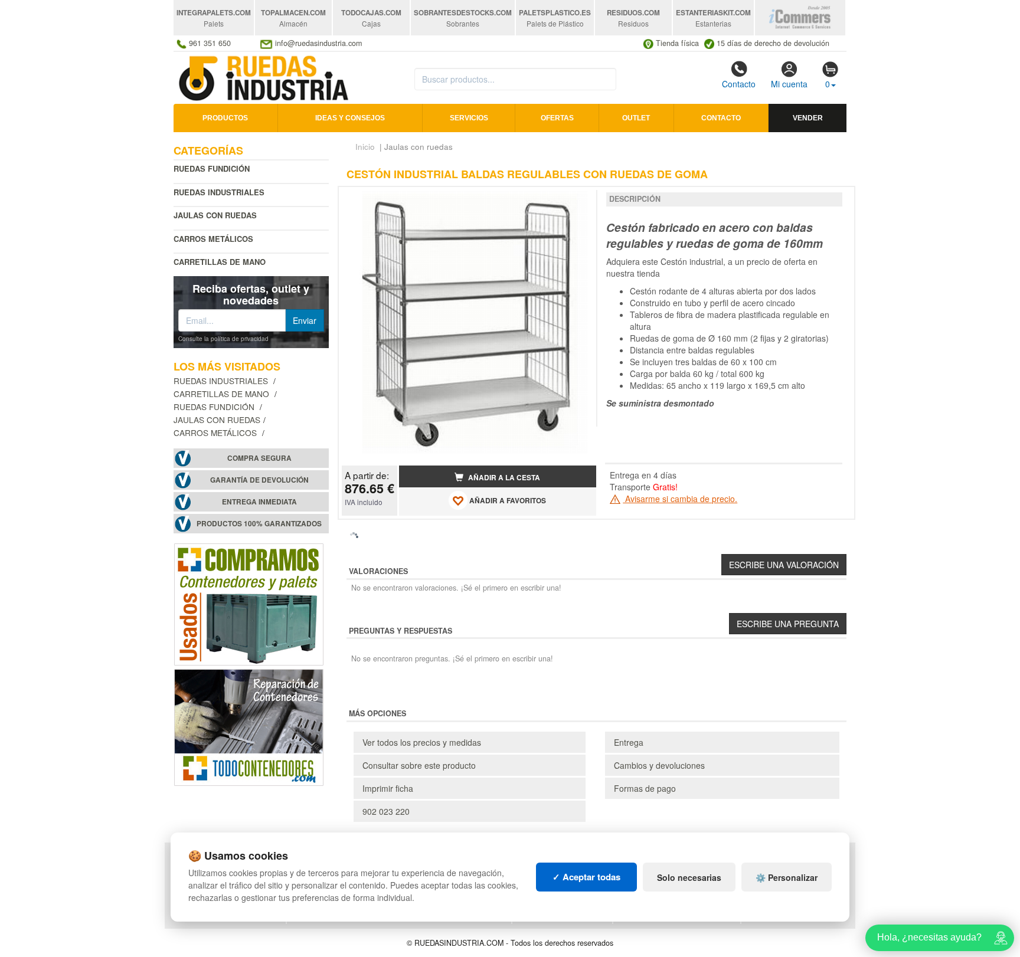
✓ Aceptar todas (586, 876)
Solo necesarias (689, 877)
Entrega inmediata (259, 502)
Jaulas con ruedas (217, 419)
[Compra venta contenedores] (249, 603)
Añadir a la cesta (503, 478)
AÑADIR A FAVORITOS (507, 501)
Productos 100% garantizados (259, 524)
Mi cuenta (789, 84)
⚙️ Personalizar (787, 877)
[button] (576, 200)
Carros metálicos (213, 238)
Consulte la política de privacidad (223, 339)
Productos (225, 118)
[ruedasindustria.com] (265, 77)
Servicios (469, 118)
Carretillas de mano (220, 261)
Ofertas (557, 118)
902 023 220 (386, 811)
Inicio (365, 146)
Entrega (628, 742)
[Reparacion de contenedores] (249, 726)
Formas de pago (645, 788)
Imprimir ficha (387, 788)
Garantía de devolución (259, 480)
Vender (808, 118)
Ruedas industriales (219, 192)
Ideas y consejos (350, 118)
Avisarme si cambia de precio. (680, 498)
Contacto (739, 84)
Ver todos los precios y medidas (421, 742)
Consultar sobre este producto (419, 765)
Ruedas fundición (212, 168)
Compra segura (259, 458)
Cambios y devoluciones (659, 765)
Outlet (636, 118)
